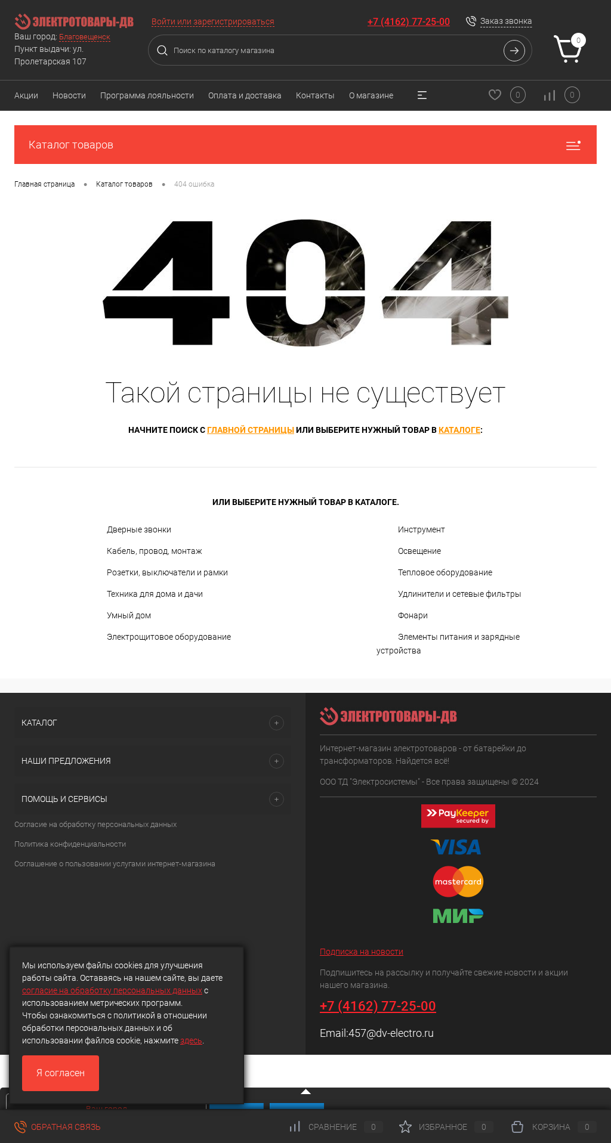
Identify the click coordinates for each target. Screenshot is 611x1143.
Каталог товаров (71, 144)
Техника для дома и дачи (155, 594)
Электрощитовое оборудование (169, 637)
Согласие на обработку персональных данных (95, 824)
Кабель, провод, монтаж (154, 551)
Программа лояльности (147, 95)
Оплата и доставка (245, 95)
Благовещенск (84, 36)
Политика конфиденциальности (70, 844)
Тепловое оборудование (445, 572)
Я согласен (60, 1073)
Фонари (413, 615)
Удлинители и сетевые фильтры (459, 594)
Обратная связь (65, 1127)
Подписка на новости (361, 951)
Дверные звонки (139, 529)
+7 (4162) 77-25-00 (409, 21)
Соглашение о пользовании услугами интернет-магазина (114, 863)
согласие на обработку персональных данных (112, 990)
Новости (69, 95)
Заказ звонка (506, 21)
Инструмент (421, 529)
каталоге (459, 430)
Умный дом (129, 615)
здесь (191, 1040)
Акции (26, 95)
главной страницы (250, 430)
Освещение (419, 551)
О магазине (371, 95)
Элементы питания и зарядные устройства (448, 643)
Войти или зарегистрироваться (213, 21)
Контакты (315, 95)
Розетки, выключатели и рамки (167, 572)
